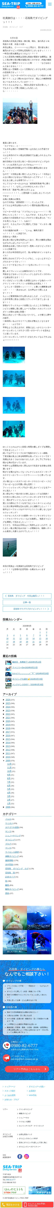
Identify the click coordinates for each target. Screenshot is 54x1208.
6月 (9, 785)
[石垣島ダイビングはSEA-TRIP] (11, 5)
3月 (9, 796)
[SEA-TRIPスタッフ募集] (40, 1193)
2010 (8, 757)
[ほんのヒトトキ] (14, 1193)
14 (33, 638)
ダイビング (10, 840)
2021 (8, 717)
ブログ (8, 844)
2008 (8, 807)
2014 (8, 742)
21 (33, 642)
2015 (8, 739)
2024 (8, 707)
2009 (8, 760)
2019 (8, 725)
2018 (8, 728)
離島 (7, 885)
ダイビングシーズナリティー (30, 1147)
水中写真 (9, 865)
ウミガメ (9, 823)
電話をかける (12, 1204)
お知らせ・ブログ (12, 1100)
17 (7, 642)
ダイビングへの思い (37, 1087)
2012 (8, 750)
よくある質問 (10, 1095)
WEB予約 (32, 1095)
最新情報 (9, 860)
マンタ (8, 848)
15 (40, 638)
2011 (8, 753)
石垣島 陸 (10, 873)
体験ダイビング (12, 856)
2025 (8, 703)
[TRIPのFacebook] (19, 1156)
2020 (8, 721)
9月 (9, 775)
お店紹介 (32, 1091)
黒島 (7, 893)
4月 (9, 792)
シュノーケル (24, 1118)
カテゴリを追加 (12, 827)
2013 (8, 746)
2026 (8, 700)
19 (20, 642)
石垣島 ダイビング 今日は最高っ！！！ (26, 596)
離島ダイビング (12, 889)
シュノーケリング (13, 836)
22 (40, 642)
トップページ (10, 1087)
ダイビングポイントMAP (28, 1139)
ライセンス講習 (12, 852)
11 (14, 638)
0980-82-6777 (24, 1045)
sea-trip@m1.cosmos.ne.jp (24, 1059)
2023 (8, 710)
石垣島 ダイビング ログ (13, 27)
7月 (9, 782)
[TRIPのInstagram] (26, 1156)
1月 (9, 803)
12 (20, 638)
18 (14, 642)
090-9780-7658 (32, 1049)
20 (27, 642)
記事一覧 (27, 602)
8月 (9, 778)
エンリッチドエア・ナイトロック (31, 1126)
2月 (9, 800)
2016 (8, 735)
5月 (9, 789)
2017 (8, 732)
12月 (9, 764)
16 (47, 638)
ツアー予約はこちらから (27, 1069)
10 (7, 638)
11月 (9, 767)
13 (27, 638)
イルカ (8, 819)
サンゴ (8, 832)
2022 (8, 714)
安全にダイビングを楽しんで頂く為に (33, 1143)
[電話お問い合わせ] (34, 5)
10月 (9, 771)
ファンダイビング (25, 1109)
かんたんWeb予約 (36, 1205)
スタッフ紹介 (10, 1091)
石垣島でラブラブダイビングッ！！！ (29, 609)
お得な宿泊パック (25, 1134)
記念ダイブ (10, 877)
